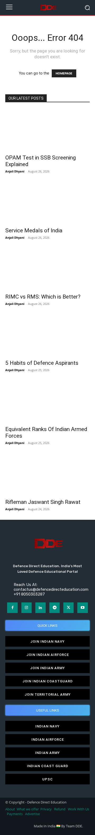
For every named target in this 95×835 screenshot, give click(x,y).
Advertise (32, 814)
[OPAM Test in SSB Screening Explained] (47, 130)
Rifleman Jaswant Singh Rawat (42, 502)
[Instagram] (26, 607)
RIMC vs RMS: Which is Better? (42, 297)
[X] (68, 607)
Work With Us (78, 809)
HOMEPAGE (64, 73)
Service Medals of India (33, 230)
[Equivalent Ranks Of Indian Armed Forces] (47, 402)
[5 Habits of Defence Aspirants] (47, 335)
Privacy (46, 809)
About (10, 809)
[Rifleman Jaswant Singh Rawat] (47, 474)
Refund (59, 809)
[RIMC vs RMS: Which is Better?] (47, 269)
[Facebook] (12, 607)
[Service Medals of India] (47, 203)
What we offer (28, 809)
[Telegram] (54, 607)
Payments (15, 814)
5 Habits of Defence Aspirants (41, 363)
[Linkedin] (40, 607)
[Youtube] (82, 607)
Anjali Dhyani (14, 171)
